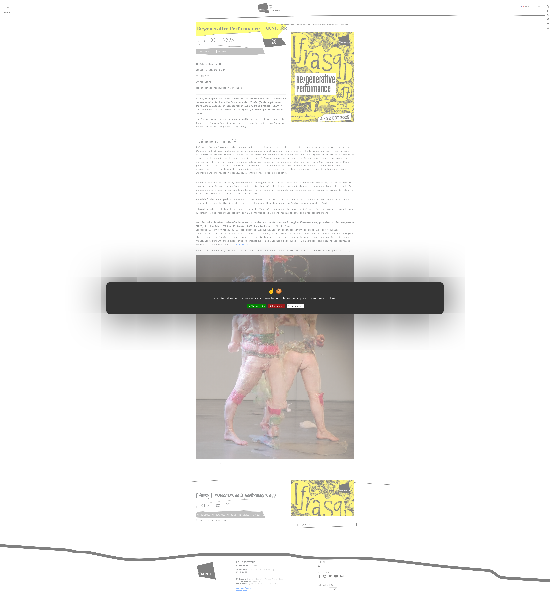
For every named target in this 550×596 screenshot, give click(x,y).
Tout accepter (258, 306)
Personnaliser (295, 306)
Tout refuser (277, 306)
